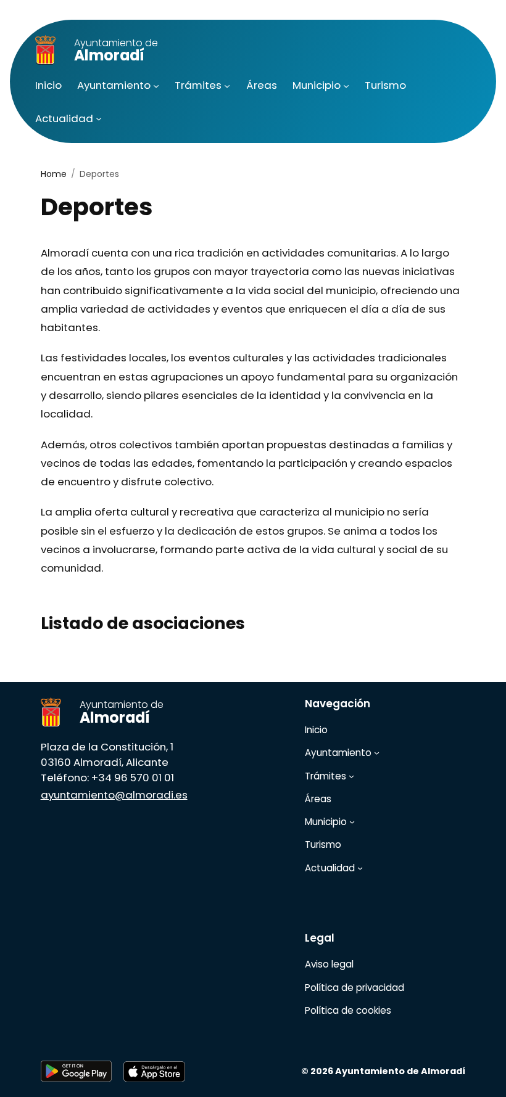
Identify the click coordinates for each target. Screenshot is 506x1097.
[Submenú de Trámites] (227, 86)
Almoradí (116, 51)
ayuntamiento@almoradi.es (114, 794)
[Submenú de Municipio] (346, 86)
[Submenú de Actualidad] (99, 118)
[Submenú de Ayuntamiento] (156, 86)
